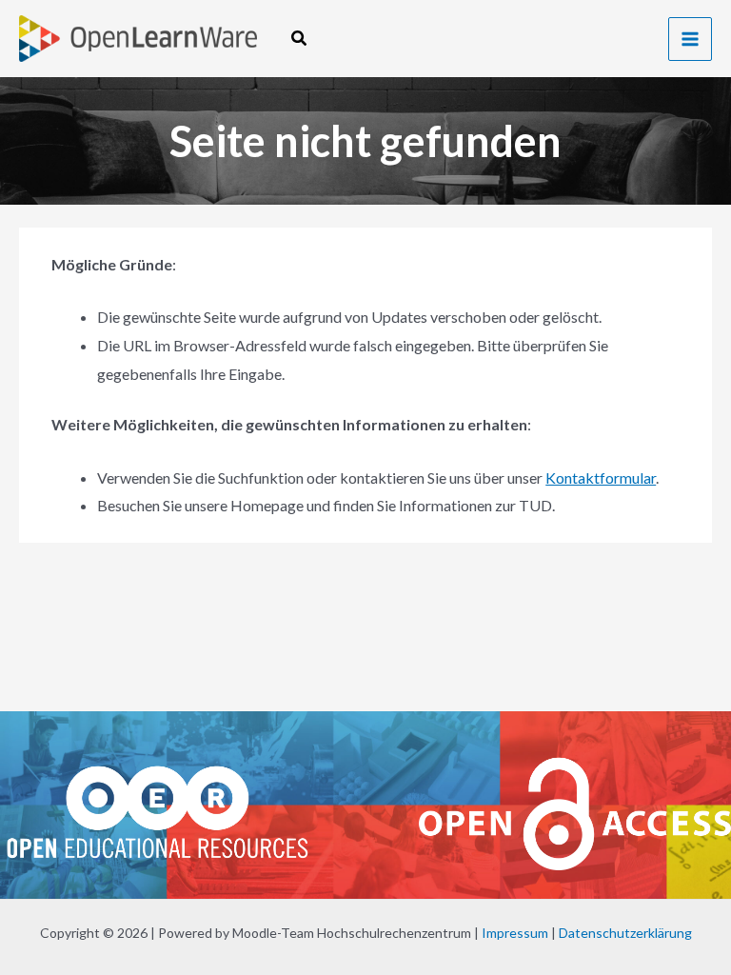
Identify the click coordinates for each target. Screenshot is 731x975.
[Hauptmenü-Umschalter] (690, 39)
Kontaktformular (600, 477)
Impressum (515, 933)
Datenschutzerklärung (625, 933)
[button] (299, 38)
